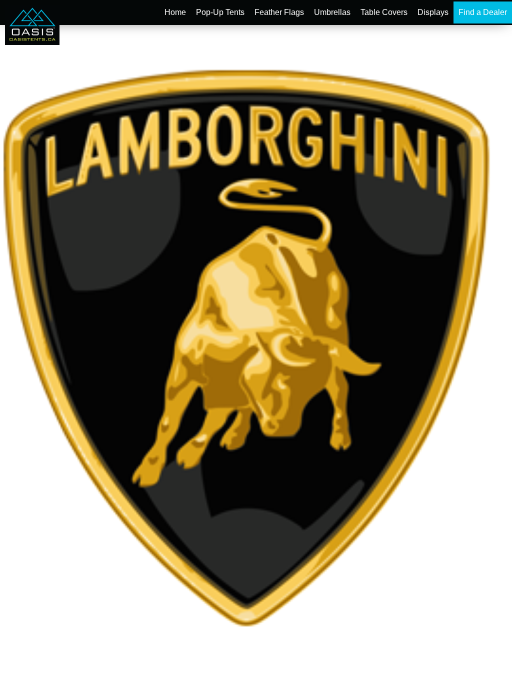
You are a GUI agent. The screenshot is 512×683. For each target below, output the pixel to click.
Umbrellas (332, 12)
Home (175, 12)
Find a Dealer (482, 12)
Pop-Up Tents (220, 12)
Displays (433, 12)
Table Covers (384, 12)
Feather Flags (279, 12)
